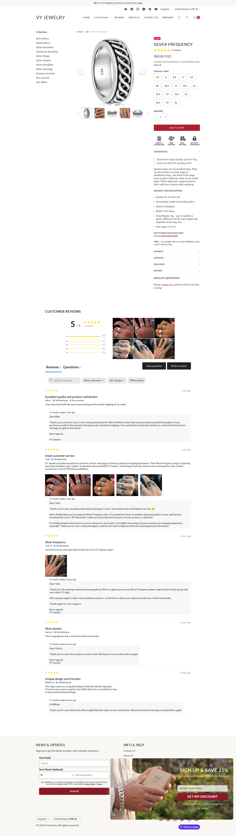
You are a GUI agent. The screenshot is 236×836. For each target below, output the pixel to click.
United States (186, 9)
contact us (167, 284)
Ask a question (154, 365)
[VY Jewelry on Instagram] (138, 9)
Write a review (179, 365)
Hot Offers (41, 82)
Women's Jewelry (45, 73)
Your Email (45, 757)
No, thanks (202, 808)
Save (158, 38)
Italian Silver (43, 43)
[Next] (142, 71)
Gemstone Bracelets (47, 51)
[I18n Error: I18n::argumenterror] (112, 113)
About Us (134, 17)
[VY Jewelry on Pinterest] (150, 9)
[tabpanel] (118, 544)
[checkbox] (137, 380)
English (165, 9)
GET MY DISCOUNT (202, 796)
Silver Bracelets (44, 47)
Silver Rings (42, 56)
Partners (167, 17)
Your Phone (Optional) (51, 769)
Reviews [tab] (53, 367)
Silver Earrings (44, 69)
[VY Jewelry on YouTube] (156, 9)
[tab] (72, 367)
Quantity (158, 111)
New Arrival (42, 77)
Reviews (119, 17)
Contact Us (151, 17)
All (87, 32)
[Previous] (81, 71)
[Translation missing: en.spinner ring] (86, 113)
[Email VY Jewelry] (126, 9)
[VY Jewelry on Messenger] (144, 9)
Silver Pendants (44, 64)
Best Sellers (42, 38)
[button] (177, 151)
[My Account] (187, 17)
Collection (101, 17)
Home (86, 17)
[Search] (179, 17)
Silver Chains (43, 60)
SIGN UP (74, 791)
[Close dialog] (230, 761)
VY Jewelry (51, 825)
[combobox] (56, 775)
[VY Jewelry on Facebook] (132, 9)
